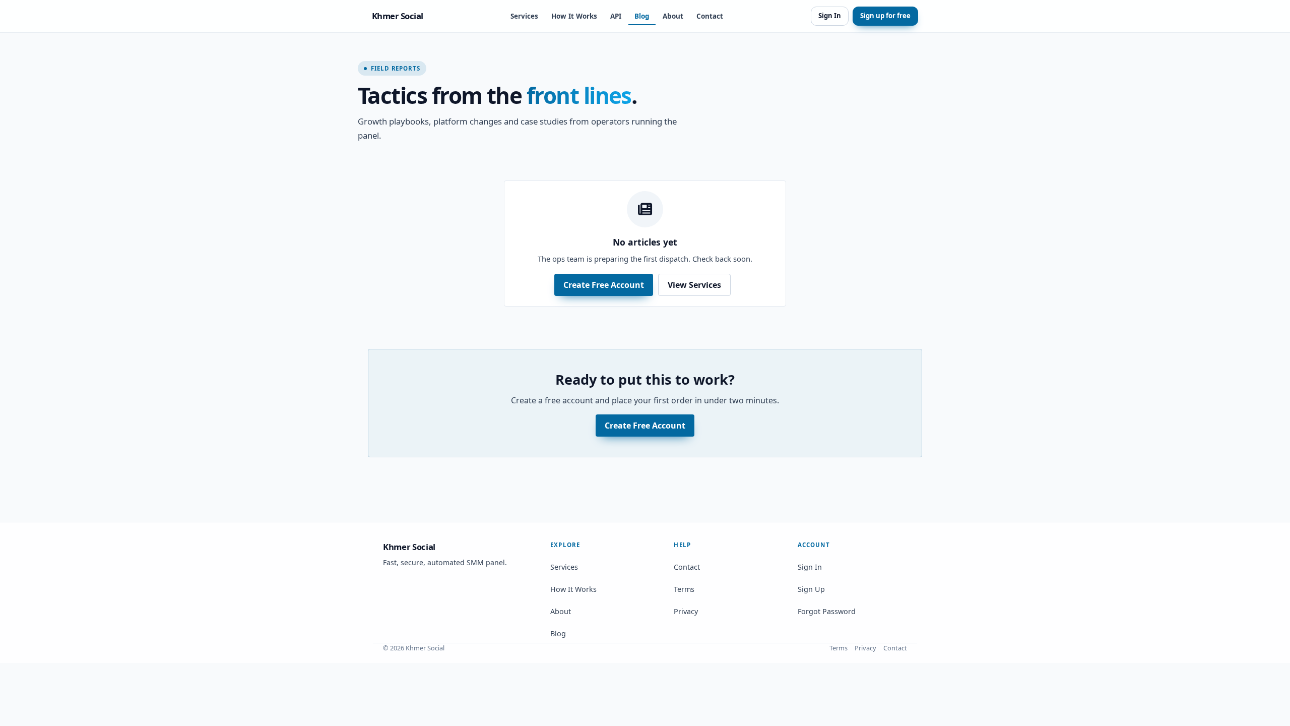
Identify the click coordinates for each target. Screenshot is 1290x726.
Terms (684, 589)
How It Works (574, 16)
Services (524, 16)
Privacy (686, 611)
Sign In (829, 15)
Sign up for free (885, 15)
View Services (694, 284)
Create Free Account (603, 284)
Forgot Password (827, 611)
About (673, 16)
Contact (709, 16)
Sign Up (811, 589)
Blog (642, 16)
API (615, 16)
